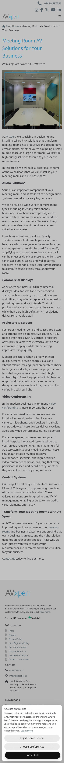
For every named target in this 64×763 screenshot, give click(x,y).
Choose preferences (32, 746)
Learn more (27, 730)
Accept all (33, 755)
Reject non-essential (32, 738)
